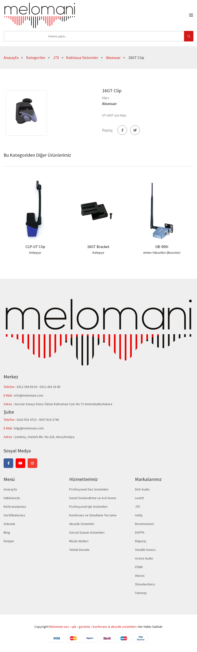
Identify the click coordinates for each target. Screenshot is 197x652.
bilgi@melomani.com (29, 428)
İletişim (9, 541)
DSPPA (139, 532)
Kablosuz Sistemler (82, 57)
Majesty (140, 541)
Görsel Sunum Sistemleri (87, 532)
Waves (140, 575)
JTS (56, 57)
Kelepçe (35, 252)
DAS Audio (142, 489)
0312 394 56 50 (27, 387)
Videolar (9, 524)
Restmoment (144, 524)
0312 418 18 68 (50, 387)
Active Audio (144, 558)
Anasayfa (11, 57)
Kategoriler (35, 57)
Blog (7, 532)
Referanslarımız (15, 506)
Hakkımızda (12, 498)
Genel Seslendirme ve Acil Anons (92, 498)
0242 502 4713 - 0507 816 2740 (38, 419)
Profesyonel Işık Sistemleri (88, 506)
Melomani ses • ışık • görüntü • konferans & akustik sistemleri (92, 626)
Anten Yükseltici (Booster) (161, 252)
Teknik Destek (79, 550)
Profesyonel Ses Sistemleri (89, 489)
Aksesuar (113, 57)
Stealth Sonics (145, 550)
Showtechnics (145, 584)
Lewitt (139, 498)
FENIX (139, 567)
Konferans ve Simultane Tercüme (93, 515)
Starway (141, 593)
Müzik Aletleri (78, 541)
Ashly (139, 515)
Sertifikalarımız (14, 515)
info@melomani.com (28, 395)
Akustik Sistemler (81, 524)
